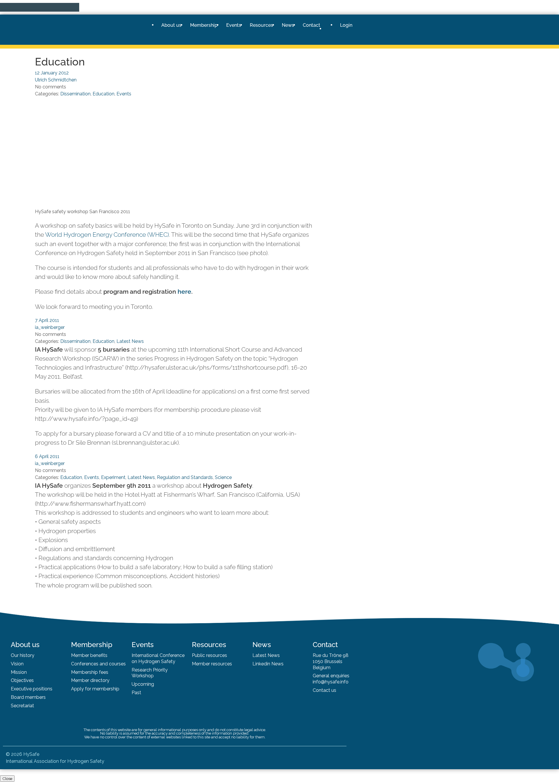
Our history (22, 655)
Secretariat (22, 705)
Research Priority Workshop (150, 673)
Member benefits (89, 655)
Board (18, 697)
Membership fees (89, 672)
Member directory (90, 680)
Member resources (212, 664)
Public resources (209, 655)
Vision (17, 664)
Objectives (22, 680)
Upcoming (143, 684)
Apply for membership (95, 689)
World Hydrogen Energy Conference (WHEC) (107, 234)
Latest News (266, 655)
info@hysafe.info (331, 682)
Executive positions (31, 689)
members (35, 697)
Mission (19, 672)
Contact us (324, 690)
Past (136, 692)
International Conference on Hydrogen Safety (158, 658)
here (184, 291)
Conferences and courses (98, 664)
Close (7, 778)
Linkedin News (268, 664)
